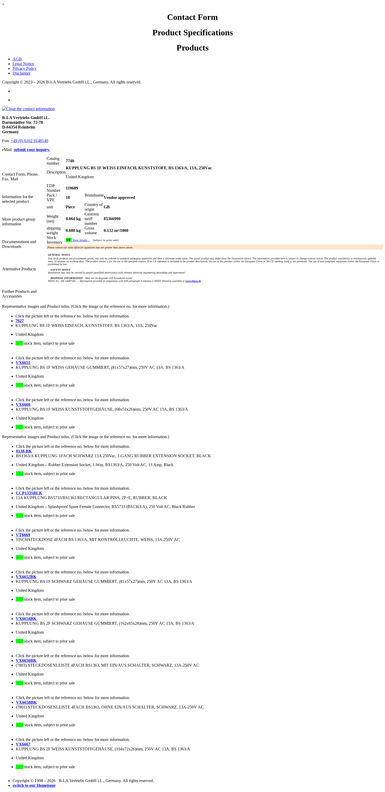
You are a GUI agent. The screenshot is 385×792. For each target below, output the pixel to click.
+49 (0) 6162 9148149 (29, 140)
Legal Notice (23, 64)
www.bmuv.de (193, 281)
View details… (81, 240)
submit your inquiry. (32, 149)
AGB (17, 59)
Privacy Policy (25, 68)
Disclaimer (21, 73)
